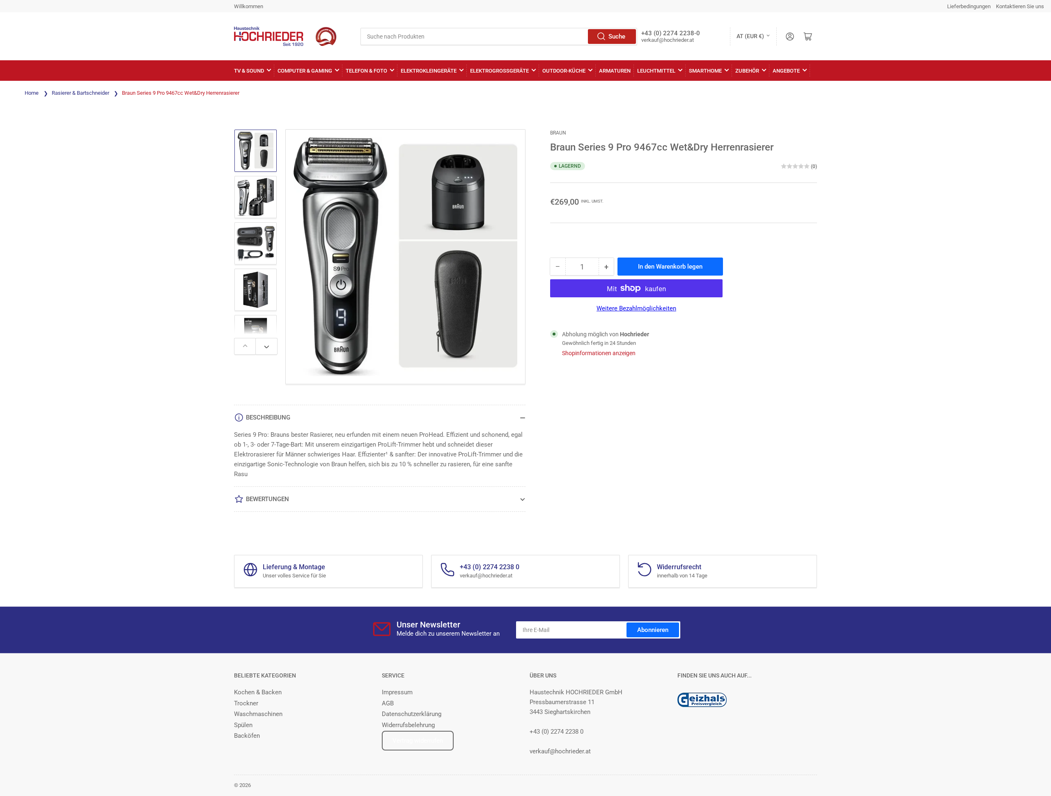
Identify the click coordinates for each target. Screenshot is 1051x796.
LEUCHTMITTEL (656, 71)
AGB (388, 703)
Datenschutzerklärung (411, 714)
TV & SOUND (249, 71)
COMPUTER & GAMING (305, 71)
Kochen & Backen (258, 692)
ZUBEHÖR (747, 71)
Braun (558, 133)
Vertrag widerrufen (417, 740)
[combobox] (498, 36)
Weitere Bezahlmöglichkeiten (636, 308)
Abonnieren (652, 630)
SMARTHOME (705, 71)
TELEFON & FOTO (366, 71)
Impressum (397, 692)
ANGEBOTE (786, 71)
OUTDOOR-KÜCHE (563, 71)
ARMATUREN (615, 71)
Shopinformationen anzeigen (599, 353)
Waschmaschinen (258, 714)
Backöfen (247, 735)
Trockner (246, 703)
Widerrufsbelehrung (408, 725)
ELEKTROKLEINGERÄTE (429, 71)
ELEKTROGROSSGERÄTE (499, 71)
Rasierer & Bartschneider (80, 93)
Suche (616, 36)
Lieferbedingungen (969, 6)
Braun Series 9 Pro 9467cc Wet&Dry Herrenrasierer (180, 93)
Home (32, 93)
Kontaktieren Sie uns (1020, 6)
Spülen (243, 725)
